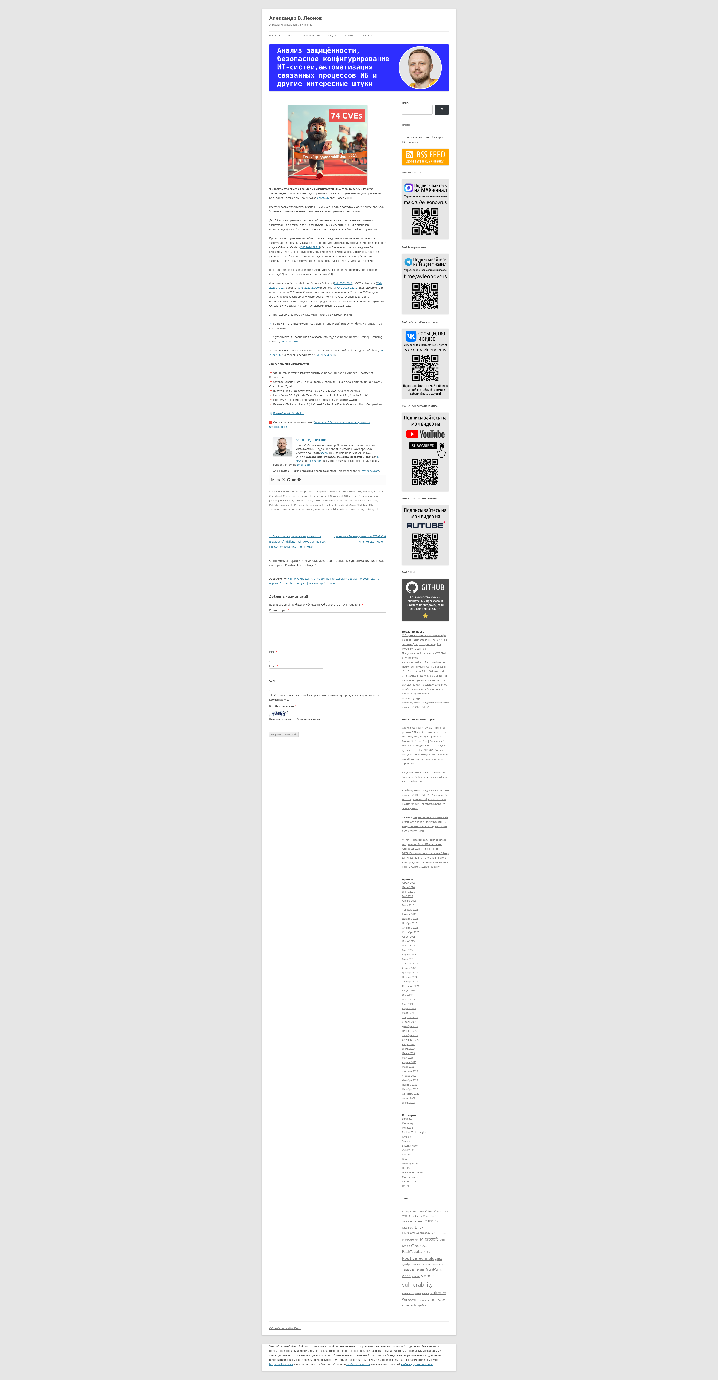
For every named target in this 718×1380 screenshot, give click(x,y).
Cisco (439, 1211)
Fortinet (324, 496)
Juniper (282, 500)
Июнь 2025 (408, 945)
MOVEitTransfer (334, 500)
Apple (408, 1211)
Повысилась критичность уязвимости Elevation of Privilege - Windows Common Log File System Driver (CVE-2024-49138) (297, 541)
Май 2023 (407, 1057)
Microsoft (318, 500)
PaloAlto (274, 505)
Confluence (289, 496)
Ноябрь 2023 (409, 1030)
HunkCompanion (362, 496)
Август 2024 (408, 990)
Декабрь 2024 (410, 972)
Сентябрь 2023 (410, 1039)
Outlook (372, 500)
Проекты (274, 35)
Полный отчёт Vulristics (288, 413)
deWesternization (429, 1216)
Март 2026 (408, 905)
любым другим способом (417, 1364)
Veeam (309, 509)
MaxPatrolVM (410, 1239)
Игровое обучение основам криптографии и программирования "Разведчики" (424, 804)
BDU (415, 1211)
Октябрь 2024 (410, 981)
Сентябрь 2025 (410, 932)
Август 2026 (408, 882)
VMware (319, 509)
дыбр (422, 1305)
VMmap (416, 1276)
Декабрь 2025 (410, 918)
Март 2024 (408, 1013)
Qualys (406, 1264)
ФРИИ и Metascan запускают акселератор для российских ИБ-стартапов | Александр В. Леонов (424, 844)
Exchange (302, 496)
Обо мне (349, 35)
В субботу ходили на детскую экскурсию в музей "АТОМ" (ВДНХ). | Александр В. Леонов (425, 795)
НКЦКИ (406, 1168)
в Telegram (315, 460)
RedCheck (417, 1264)
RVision (427, 1264)
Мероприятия (311, 35)
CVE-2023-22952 (347, 287)
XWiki (367, 509)
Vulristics (407, 1154)
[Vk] (278, 480)
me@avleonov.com (358, 1364)
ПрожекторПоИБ (426, 1299)
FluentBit (314, 496)
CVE (446, 1211)
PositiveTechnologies (308, 505)
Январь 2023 (409, 1075)
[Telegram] (299, 480)
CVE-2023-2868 (343, 283)
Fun (437, 1221)
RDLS (324, 505)
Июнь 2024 (408, 999)
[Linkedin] (273, 480)
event (419, 1221)
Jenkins (273, 500)
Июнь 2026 (408, 891)
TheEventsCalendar (280, 509)
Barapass (407, 1118)
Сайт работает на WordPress (285, 1328)
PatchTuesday (412, 1251)
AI (403, 1211)
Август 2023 (408, 1044)
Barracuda (379, 491)
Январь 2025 (409, 968)
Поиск (405, 103)
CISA (421, 1211)
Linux (290, 500)
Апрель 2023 (409, 1062)
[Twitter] (283, 480)
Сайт (272, 680)
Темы (291, 35)
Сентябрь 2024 (410, 986)
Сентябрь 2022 (410, 1093)
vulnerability (332, 509)
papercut (285, 505)
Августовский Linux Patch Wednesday (423, 662)
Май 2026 (407, 896)
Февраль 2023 (410, 1071)
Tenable (419, 1269)
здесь (324, 453)
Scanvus (406, 1141)
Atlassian (367, 491)
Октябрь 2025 (410, 927)
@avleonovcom (369, 471)
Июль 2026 (408, 887)
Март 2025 (408, 959)
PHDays (427, 1251)
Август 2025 (408, 936)
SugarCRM (356, 505)
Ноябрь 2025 (409, 923)
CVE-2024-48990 (325, 355)
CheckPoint (275, 496)
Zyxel (375, 509)
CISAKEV (430, 1211)
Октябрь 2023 (410, 1035)
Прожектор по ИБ (412, 1172)
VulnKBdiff (408, 1150)
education (407, 1221)
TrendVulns (298, 509)
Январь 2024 (409, 1022)
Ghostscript (336, 496)
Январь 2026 (409, 914)
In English (368, 35)
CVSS (404, 1216)
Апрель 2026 (409, 900)
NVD (405, 1246)
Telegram (408, 1269)
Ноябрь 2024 (409, 977)
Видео (332, 35)
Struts (345, 505)
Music (442, 1239)
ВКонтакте (304, 464)
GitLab (347, 496)
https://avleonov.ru (281, 1364)
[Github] (288, 480)
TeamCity (368, 505)
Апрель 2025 (409, 954)
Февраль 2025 (410, 963)
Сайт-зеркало (410, 1177)
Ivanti (376, 496)
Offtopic (415, 1246)
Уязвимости (333, 491)
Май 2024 (407, 1004)
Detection (413, 1216)
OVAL (425, 1246)
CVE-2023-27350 (309, 287)
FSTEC (428, 1221)
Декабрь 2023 (410, 1026)
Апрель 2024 (409, 1008)
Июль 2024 (408, 995)
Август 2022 (408, 1098)
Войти (406, 125)
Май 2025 (407, 950)
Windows (345, 509)
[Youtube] (294, 480)
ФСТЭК (406, 1186)
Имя (273, 651)
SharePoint (438, 1264)
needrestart (350, 500)
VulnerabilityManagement (415, 1293)
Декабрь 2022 (410, 1080)
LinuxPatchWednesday (416, 1233)
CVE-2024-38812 (310, 247)
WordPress (357, 509)
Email (273, 666)
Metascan (407, 1127)
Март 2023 (408, 1066)
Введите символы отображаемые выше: (295, 719)
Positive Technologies (414, 1132)
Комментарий (279, 610)
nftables (362, 500)
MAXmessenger (439, 1233)
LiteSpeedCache (303, 500)
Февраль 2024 (410, 1017)
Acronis (357, 491)
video (406, 1276)
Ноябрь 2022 (409, 1084)
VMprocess (430, 1275)
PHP (293, 505)
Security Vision (410, 1145)
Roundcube (334, 505)
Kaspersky (407, 1123)
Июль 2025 (408, 941)
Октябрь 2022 (410, 1089)
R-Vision (406, 1136)
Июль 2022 (408, 1102)
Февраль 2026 (410, 909)
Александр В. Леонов (295, 18)
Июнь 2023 (408, 1053)
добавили (323, 198)
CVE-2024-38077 (290, 341)
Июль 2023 (408, 1048)
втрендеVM (409, 1305)
